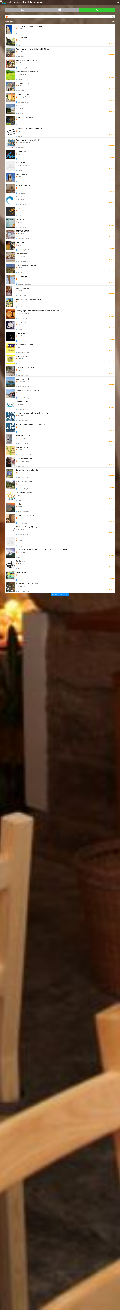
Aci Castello (21, 404)
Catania (20, 131)
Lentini (20, 222)
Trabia (19, 563)
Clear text (113, 16)
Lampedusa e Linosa (24, 381)
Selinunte (20, 393)
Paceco (20, 267)
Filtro (113, 21)
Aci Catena (21, 199)
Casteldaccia (21, 586)
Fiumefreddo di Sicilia (24, 142)
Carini (19, 40)
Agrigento (20, 119)
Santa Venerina (22, 165)
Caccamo (20, 51)
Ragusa (20, 154)
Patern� (20, 108)
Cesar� (20, 484)
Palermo (20, 28)
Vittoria (20, 290)
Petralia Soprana (23, 74)
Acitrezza (20, 495)
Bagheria (20, 358)
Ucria (19, 176)
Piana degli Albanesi (24, 97)
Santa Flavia (21, 210)
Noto (19, 370)
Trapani (20, 85)
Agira (19, 279)
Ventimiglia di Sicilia (23, 302)
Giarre (19, 347)
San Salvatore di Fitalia (24, 188)
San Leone (21, 63)
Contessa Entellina (23, 313)
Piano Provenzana (23, 336)
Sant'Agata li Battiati (23, 461)
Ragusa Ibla (21, 256)
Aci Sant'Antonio (22, 552)
